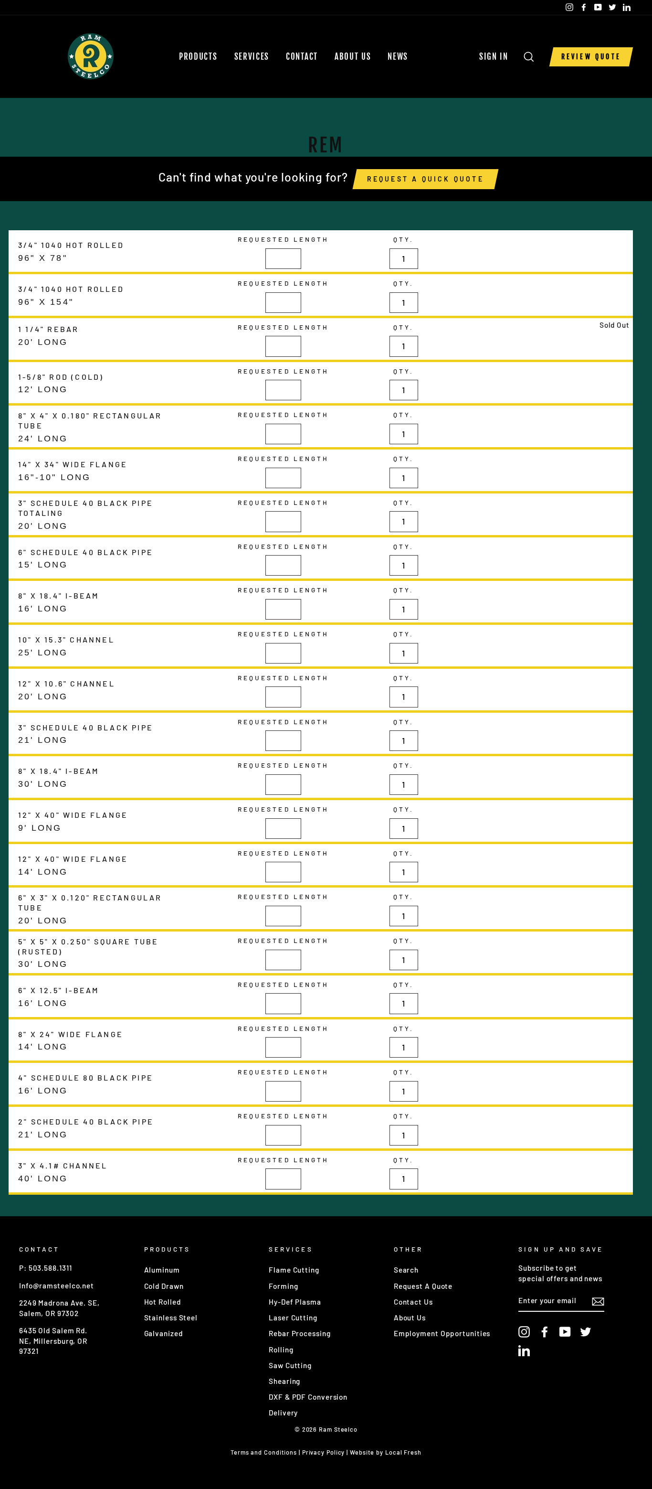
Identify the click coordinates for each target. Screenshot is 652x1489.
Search (406, 1269)
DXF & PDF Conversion (308, 1397)
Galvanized (163, 1333)
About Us (353, 57)
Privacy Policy (323, 1452)
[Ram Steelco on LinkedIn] (524, 1350)
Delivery (283, 1412)
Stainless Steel (171, 1317)
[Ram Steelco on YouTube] (565, 1332)
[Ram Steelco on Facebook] (544, 1332)
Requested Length (283, 239)
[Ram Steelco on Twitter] (585, 1332)
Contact (302, 57)
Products (198, 57)
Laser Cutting (293, 1317)
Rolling (281, 1349)
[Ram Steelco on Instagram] (524, 1332)
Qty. (403, 239)
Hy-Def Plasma (295, 1301)
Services (252, 57)
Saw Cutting (290, 1365)
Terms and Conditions (264, 1452)
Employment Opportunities (442, 1333)
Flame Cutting (294, 1269)
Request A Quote (423, 1286)
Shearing (284, 1381)
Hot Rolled (162, 1301)
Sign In (496, 57)
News (398, 57)
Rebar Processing (299, 1333)
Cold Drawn (164, 1286)
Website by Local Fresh (385, 1452)
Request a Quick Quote (425, 179)
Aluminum (162, 1269)
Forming (283, 1286)
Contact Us (413, 1301)
